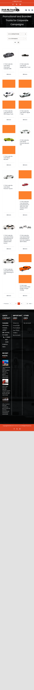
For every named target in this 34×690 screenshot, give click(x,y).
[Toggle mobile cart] (26, 10)
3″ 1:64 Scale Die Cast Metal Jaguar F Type (25, 112)
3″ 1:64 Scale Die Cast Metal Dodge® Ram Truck (25, 65)
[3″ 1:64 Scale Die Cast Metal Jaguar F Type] (25, 94)
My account (27, 323)
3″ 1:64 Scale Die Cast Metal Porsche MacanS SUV (24, 142)
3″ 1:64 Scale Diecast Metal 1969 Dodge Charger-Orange (25, 288)
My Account (16, 335)
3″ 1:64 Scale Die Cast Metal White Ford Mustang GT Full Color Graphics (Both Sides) (25, 238)
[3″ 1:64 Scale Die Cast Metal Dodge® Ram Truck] (25, 55)
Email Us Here (5, 345)
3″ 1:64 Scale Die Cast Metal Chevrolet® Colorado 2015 (8, 66)
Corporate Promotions (16, 327)
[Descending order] (25, 34)
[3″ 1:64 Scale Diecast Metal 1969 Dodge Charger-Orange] (25, 268)
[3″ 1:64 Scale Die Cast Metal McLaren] (8, 139)
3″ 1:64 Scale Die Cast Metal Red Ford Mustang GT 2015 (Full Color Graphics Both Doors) (24, 205)
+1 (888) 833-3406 (17, 1)
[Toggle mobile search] (29, 10)
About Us (16, 323)
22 (27, 303)
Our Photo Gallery (16, 331)
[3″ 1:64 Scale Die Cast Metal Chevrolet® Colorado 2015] (8, 55)
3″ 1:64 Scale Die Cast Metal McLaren (8, 158)
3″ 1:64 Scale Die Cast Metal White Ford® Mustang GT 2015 (9, 271)
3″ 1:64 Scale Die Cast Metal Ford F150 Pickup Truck (8, 112)
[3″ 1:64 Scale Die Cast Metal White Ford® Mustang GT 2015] (8, 260)
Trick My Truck (17, 426)
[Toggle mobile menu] (32, 10)
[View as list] (18, 42)
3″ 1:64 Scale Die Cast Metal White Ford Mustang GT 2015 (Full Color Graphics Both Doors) (8, 239)
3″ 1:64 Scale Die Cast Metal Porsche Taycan (8, 187)
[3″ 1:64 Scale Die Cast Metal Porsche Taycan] (8, 176)
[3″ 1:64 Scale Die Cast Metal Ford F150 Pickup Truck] (8, 94)
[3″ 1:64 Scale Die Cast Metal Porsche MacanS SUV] (25, 131)
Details (9, 74)
